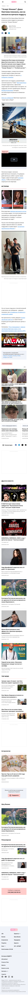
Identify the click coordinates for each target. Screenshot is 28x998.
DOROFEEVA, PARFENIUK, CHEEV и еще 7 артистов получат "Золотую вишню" (13, 539)
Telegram (5, 356)
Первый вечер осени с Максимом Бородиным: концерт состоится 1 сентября (11, 664)
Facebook (10, 356)
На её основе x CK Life (7, 949)
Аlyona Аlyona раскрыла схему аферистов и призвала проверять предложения (11, 631)
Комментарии (8, 445)
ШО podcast (4, 959)
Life (8, 6)
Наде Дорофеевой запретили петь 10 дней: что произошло (12, 568)
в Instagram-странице (11, 76)
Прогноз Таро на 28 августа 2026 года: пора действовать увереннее (13, 775)
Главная (3, 6)
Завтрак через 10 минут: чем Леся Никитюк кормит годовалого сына (12, 682)
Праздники (17, 940)
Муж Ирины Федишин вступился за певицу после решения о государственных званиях (12, 697)
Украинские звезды (7, 363)
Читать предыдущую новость (9, 426)
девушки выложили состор (18, 211)
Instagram (5, 357)
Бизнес (3, 937)
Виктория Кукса (21, 83)
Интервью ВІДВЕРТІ (6, 956)
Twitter (18, 356)
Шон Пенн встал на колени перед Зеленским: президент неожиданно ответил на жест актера (12, 711)
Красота (16, 943)
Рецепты (3, 943)
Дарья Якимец (12, 26)
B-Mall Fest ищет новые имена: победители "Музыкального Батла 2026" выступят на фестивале (12, 505)
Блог (2, 946)
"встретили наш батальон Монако (12, 227)
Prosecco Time (5, 962)
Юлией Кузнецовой (7, 90)
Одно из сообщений (7, 98)
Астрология (4, 940)
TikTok (10, 357)
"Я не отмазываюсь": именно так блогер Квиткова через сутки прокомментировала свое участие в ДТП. (13, 329)
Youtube (15, 356)
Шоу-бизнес (17, 937)
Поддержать (15, 795)
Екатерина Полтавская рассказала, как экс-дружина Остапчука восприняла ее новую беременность (13, 600)
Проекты (16, 933)
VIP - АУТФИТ (17, 946)
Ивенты (3, 965)
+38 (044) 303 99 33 (14, 892)
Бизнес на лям (5, 968)
